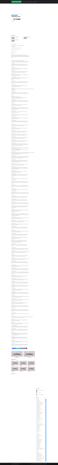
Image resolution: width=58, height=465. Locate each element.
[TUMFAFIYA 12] (15, 363)
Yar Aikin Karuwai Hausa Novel (39, 435)
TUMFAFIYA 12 (12, 365)
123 (36, 432)
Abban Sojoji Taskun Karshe (39, 440)
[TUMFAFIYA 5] (23, 369)
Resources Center (38, 434)
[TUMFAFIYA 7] (23, 363)
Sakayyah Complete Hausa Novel (39, 404)
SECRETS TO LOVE (38, 428)
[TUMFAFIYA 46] (15, 369)
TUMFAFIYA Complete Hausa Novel (39, 402)
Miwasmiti (37, 437)
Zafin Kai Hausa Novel (38, 401)
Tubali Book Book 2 (38, 436)
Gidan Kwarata (37, 438)
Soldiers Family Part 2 (38, 443)
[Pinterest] (18, 19)
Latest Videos (37, 427)
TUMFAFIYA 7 (20, 365)
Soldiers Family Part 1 (38, 445)
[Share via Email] (26, 348)
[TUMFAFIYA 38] (31, 363)
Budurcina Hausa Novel (38, 430)
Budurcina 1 (40, 392)
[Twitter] (15, 19)
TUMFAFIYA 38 (29, 365)
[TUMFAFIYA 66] (13, 40)
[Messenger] (19, 19)
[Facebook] (14, 19)
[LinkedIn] (17, 19)
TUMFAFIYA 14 (29, 371)
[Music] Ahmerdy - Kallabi (41, 390)
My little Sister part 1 (38, 446)
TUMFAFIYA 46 (12, 371)
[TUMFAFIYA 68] (25, 38)
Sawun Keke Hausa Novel (38, 439)
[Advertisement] (29, 8)
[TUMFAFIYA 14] (31, 369)
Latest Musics (37, 400)
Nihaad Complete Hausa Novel (39, 403)
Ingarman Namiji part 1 (38, 442)
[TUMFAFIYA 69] (13, 38)
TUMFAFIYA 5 (20, 371)
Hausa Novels (37, 399)
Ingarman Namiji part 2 (38, 441)
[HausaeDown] (16, 2)
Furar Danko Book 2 (38, 406)
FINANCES (37, 431)
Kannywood (37, 433)
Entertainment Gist (38, 429)
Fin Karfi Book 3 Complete (41, 394)
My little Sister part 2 (38, 444)
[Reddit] (23, 348)
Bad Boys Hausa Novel (38, 405)
